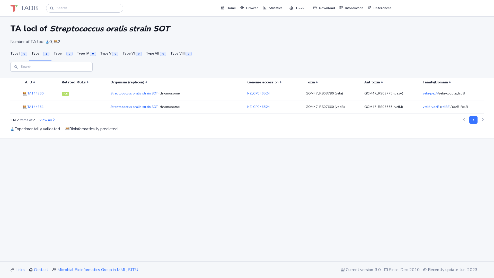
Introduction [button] (354, 8)
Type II (39, 53)
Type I (17, 53)
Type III (62, 53)
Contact (41, 270)
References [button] (383, 8)
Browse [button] (252, 8)
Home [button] (231, 8)
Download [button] (327, 8)
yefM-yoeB (431, 107)
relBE (445, 107)
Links (20, 270)
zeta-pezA (430, 93)
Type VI (130, 53)
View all (45, 120)
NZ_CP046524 (258, 93)
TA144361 (35, 107)
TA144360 (35, 93)
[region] (247, 96)
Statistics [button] (276, 8)
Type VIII (179, 53)
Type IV (85, 53)
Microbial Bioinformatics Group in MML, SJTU (97, 270)
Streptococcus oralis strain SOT (134, 93)
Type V (108, 53)
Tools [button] (300, 8)
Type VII (155, 53)
